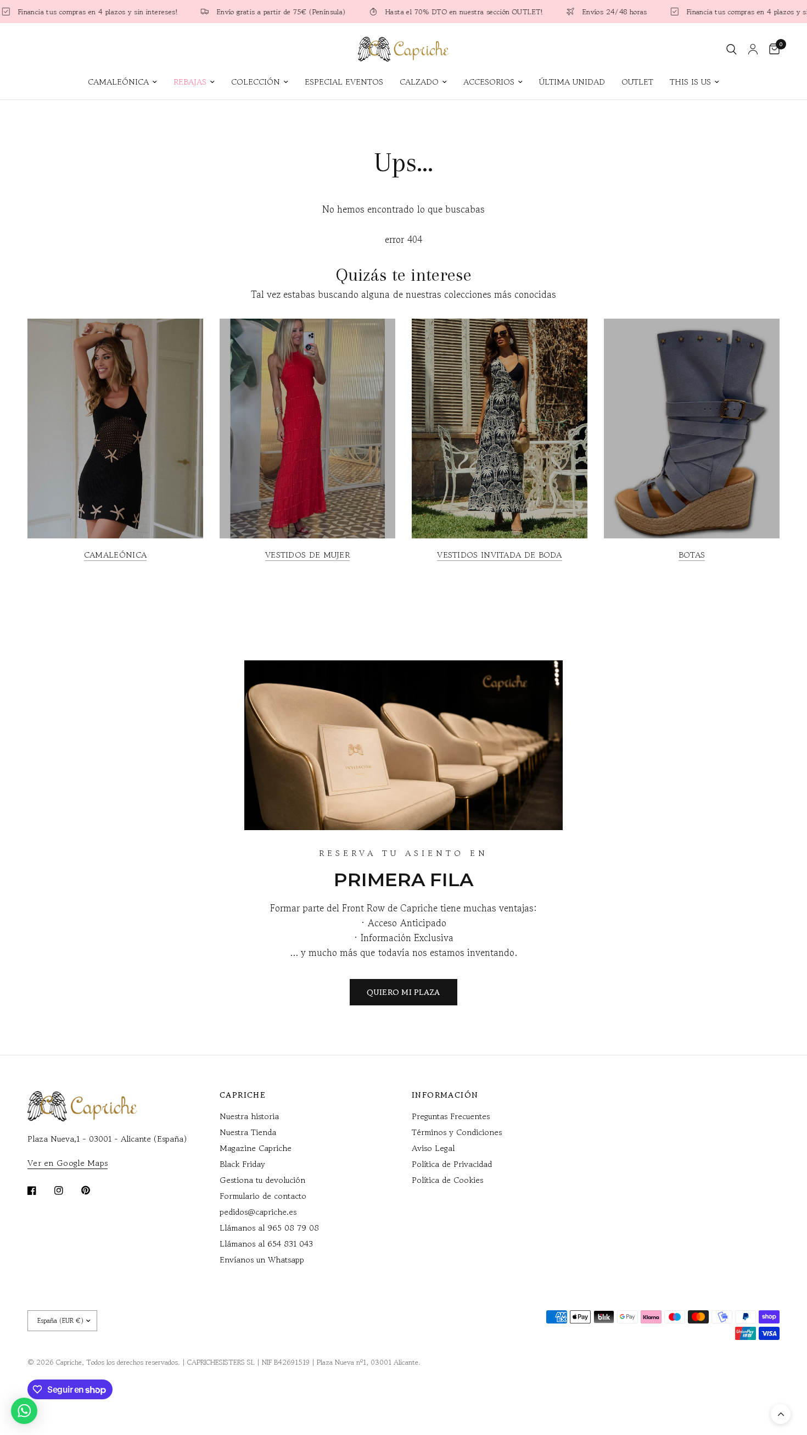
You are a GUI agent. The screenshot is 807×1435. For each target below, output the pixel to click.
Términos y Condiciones (457, 1132)
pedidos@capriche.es (258, 1211)
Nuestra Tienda (248, 1132)
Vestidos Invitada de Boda (499, 554)
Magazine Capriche (256, 1148)
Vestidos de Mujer (307, 554)
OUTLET (637, 81)
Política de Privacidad (452, 1164)
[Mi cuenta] (753, 49)
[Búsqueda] (731, 49)
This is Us (690, 81)
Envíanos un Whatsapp (262, 1259)
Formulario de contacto (263, 1196)
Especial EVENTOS (344, 81)
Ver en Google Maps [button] (67, 1162)
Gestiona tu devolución (262, 1180)
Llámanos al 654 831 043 (266, 1243)
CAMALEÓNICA (118, 81)
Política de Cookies (447, 1180)
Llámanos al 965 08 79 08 (269, 1227)
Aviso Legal (433, 1148)
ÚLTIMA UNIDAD (572, 81)
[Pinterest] (93, 1190)
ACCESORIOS (488, 81)
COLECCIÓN (255, 81)
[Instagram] (66, 1190)
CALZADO (419, 81)
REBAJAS (189, 81)
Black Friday (242, 1164)
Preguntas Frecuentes (451, 1116)
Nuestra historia (249, 1116)
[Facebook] (39, 1190)
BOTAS (692, 554)
